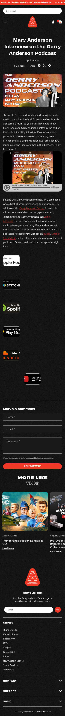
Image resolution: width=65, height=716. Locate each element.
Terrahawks (8, 669)
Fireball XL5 (9, 652)
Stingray (7, 647)
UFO (5, 643)
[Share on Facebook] (39, 65)
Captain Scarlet (10, 634)
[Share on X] (44, 65)
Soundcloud (9, 238)
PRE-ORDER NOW (34, 2)
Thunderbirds (10, 629)
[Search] (6, 11)
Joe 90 (6, 656)
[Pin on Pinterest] (49, 65)
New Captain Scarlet (13, 660)
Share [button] (32, 65)
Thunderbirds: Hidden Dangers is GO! (22, 542)
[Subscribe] (58, 610)
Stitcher (55, 233)
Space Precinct (10, 665)
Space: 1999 (9, 638)
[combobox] (32, 11)
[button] (5, 22)
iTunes (46, 233)
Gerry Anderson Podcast (32, 208)
